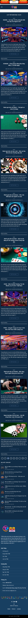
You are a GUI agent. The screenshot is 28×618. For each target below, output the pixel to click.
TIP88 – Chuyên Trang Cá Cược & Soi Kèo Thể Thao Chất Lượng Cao (14, 328)
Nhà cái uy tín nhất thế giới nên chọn (13, 491)
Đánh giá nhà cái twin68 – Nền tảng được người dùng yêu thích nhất (14, 372)
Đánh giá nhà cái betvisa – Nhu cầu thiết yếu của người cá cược (14, 195)
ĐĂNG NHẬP (5, 1)
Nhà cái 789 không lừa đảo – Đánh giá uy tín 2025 (15, 477)
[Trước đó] (2, 458)
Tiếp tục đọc (14, 97)
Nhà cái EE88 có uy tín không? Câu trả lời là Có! (15, 481)
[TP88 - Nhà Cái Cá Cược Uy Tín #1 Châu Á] (14, 7)
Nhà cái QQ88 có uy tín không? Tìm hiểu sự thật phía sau (15, 502)
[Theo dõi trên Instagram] (13, 601)
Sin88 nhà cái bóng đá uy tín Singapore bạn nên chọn (15, 496)
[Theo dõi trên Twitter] (14, 601)
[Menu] (2, 7)
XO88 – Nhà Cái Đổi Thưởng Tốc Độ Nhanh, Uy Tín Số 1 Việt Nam (14, 284)
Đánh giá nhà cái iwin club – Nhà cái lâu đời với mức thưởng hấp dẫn (14, 152)
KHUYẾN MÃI (23, 1)
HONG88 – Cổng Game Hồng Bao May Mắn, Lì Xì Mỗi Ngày (14, 64)
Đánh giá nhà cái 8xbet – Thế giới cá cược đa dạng (14, 108)
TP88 (2, 536)
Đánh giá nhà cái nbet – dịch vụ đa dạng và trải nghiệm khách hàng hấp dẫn (14, 240)
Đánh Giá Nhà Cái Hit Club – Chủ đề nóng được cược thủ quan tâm (14, 416)
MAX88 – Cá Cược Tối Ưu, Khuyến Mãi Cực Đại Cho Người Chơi (14, 20)
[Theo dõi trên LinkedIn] (16, 601)
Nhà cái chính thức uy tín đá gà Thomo (13, 472)
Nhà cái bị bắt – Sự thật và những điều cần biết (15, 506)
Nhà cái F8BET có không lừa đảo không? (14, 511)
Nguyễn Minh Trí (19, 25)
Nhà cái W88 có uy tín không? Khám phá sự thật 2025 (15, 467)
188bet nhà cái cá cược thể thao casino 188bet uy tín (15, 487)
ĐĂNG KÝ (14, 1)
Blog (14, 18)
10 (22, 458)
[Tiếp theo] (26, 458)
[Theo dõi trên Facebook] (11, 601)
